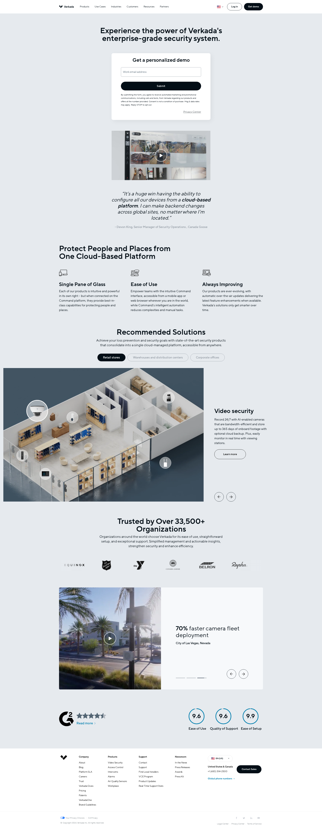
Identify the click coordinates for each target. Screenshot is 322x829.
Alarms (111, 776)
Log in (234, 6)
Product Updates (147, 781)
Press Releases (182, 767)
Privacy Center (192, 112)
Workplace (113, 786)
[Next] (231, 497)
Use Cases (100, 6)
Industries (116, 6)
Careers (83, 776)
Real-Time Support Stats (151, 786)
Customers (132, 6)
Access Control (115, 767)
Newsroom (180, 756)
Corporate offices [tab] (207, 357)
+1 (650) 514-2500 (217, 771)
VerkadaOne (85, 800)
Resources (149, 6)
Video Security (115, 762)
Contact (143, 762)
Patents (83, 795)
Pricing (82, 790)
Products (84, 6)
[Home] (63, 783)
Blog (81, 767)
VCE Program (146, 776)
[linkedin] (251, 818)
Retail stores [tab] (111, 357)
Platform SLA (85, 771)
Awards (178, 771)
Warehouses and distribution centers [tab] (158, 357)
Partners (164, 6)
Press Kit (179, 776)
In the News (181, 762)
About (82, 762)
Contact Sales (249, 769)
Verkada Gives (86, 786)
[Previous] (219, 497)
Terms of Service (254, 823)
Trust (81, 781)
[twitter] (244, 818)
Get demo (253, 6)
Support (143, 756)
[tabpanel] (161, 435)
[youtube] (259, 818)
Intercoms (113, 771)
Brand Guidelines (87, 804)
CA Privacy (93, 818)
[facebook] (236, 818)
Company (84, 756)
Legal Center (223, 823)
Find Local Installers (148, 771)
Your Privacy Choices (75, 818)
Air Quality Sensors (117, 781)
